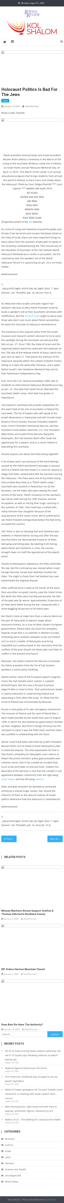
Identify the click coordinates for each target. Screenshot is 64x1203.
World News (11, 1181)
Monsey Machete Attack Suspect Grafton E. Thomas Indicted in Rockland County (27, 912)
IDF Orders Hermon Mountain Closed (23, 969)
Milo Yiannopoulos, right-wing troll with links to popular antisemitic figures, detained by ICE (31, 1108)
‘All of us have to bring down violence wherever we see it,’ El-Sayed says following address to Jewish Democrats (33, 1055)
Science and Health (15, 1169)
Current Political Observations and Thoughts (11, 838)
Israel (5, 100)
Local (8, 1157)
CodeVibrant (50, 1199)
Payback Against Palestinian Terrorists (26, 1068)
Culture (9, 1145)
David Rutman (32, 106)
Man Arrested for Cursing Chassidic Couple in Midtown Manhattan (56, 838)
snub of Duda (32, 316)
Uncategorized (13, 1175)
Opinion (9, 1163)
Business (10, 1138)
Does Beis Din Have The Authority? (22, 1024)
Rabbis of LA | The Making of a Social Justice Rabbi (33, 1119)
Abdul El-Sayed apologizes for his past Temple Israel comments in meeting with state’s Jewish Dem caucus (34, 1094)
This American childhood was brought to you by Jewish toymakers (31, 1079)
